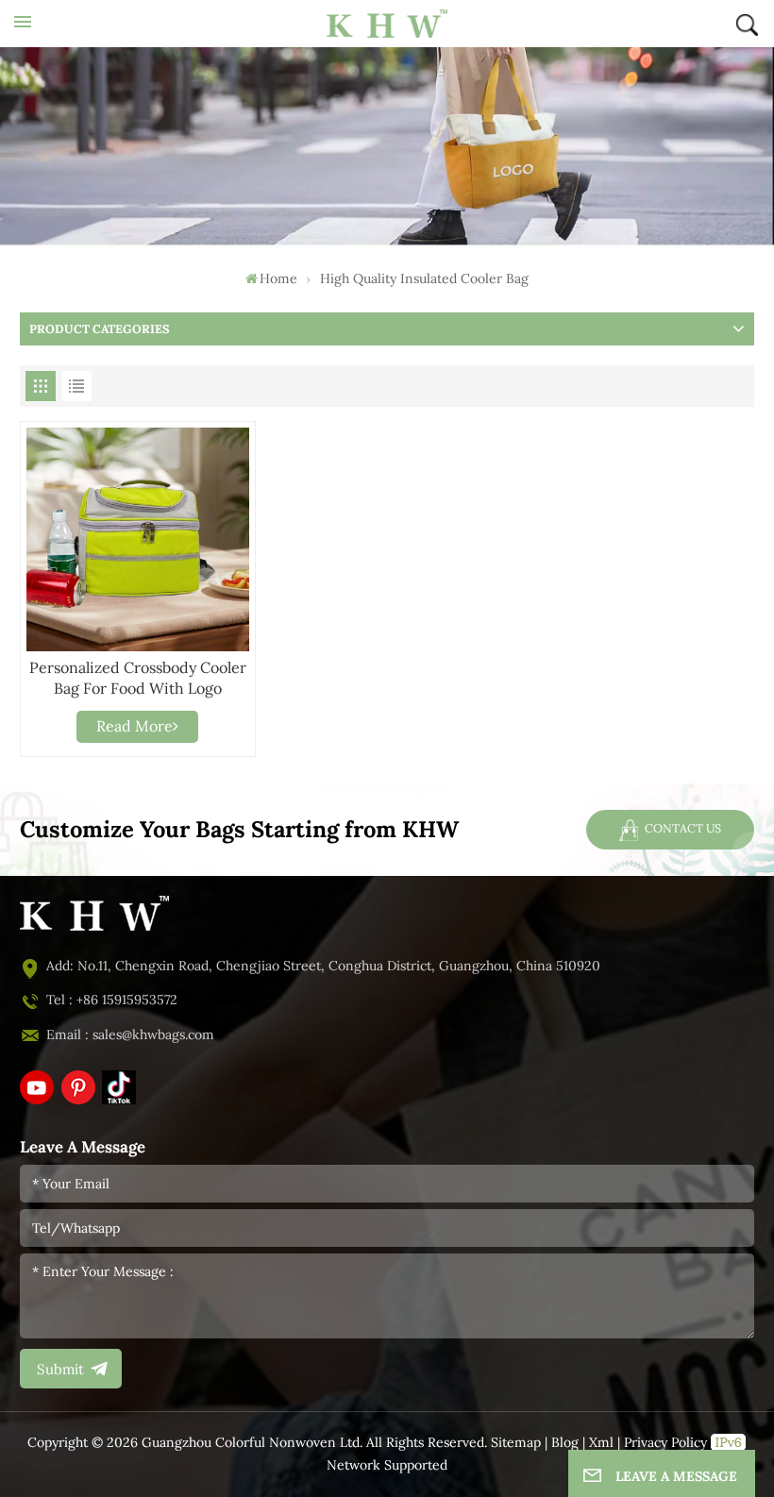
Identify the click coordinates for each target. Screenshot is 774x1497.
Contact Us (681, 828)
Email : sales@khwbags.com (130, 1035)
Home (278, 279)
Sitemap (516, 1443)
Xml (601, 1443)
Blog (565, 1443)
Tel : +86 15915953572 (111, 1000)
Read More (134, 726)
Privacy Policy (665, 1443)
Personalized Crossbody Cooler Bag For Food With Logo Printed (137, 679)
